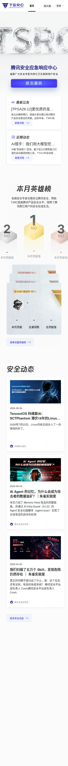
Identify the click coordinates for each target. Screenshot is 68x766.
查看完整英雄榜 (18, 342)
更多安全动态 (17, 618)
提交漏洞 (48, 5)
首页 (32, 5)
